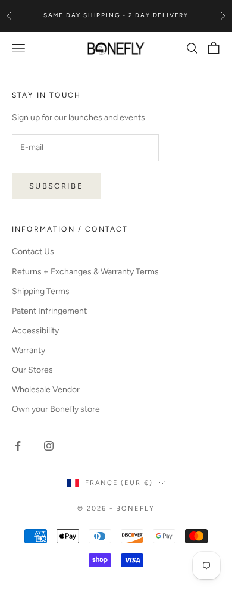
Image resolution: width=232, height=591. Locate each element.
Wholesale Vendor (46, 389)
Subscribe (56, 186)
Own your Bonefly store (56, 409)
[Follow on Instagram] (49, 446)
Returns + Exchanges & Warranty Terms (85, 272)
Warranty (28, 350)
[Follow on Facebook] (18, 446)
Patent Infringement (49, 311)
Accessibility (35, 331)
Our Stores (32, 370)
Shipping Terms (41, 291)
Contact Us (33, 251)
